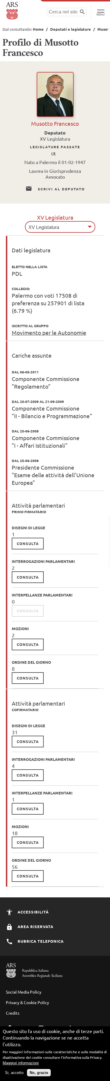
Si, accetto (14, 1072)
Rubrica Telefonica (40, 941)
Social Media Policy (23, 991)
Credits (12, 1013)
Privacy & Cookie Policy (27, 1002)
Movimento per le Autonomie (49, 332)
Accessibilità (32, 911)
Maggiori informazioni (21, 1063)
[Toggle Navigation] (100, 11)
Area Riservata (34, 926)
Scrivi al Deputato (60, 189)
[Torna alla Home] (12, 11)
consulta (28, 543)
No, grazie (39, 1072)
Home (38, 29)
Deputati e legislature (70, 29)
